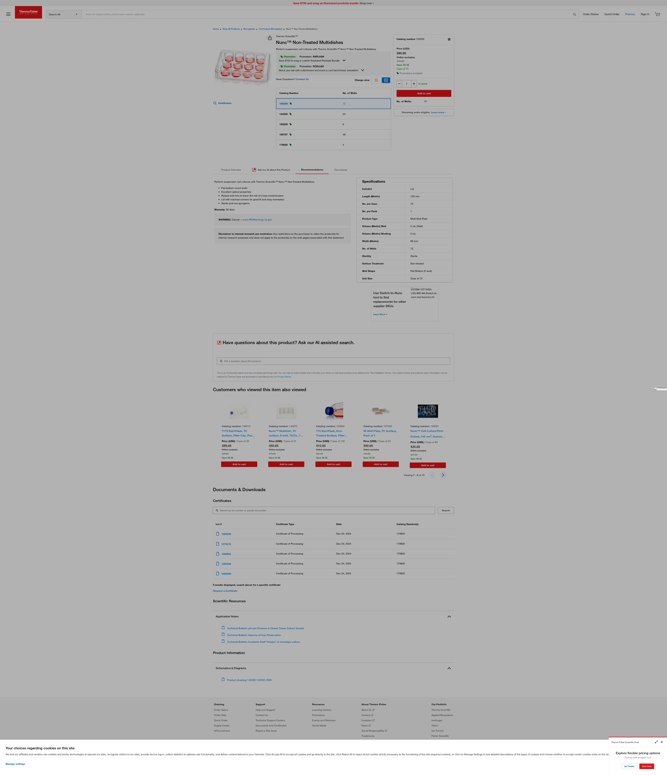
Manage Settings (15, 763)
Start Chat (646, 766)
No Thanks (629, 766)
